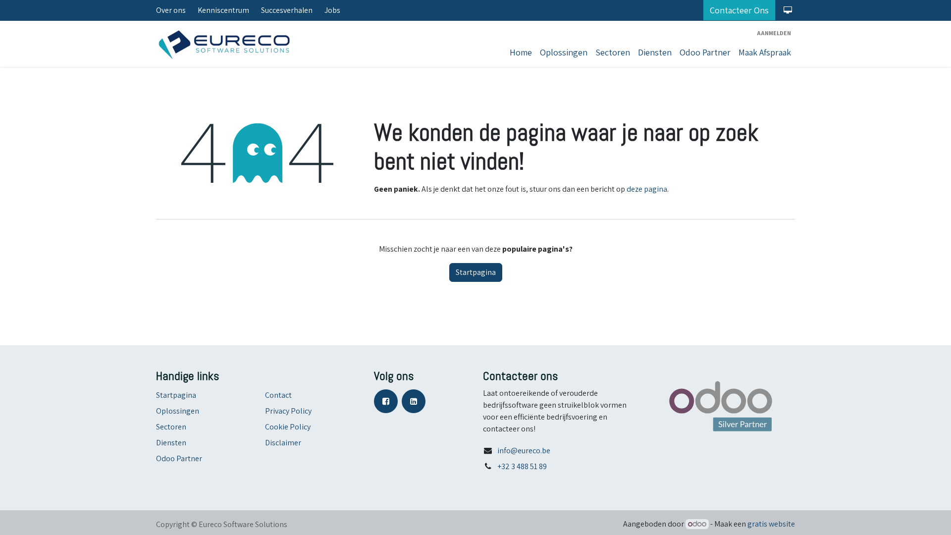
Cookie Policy (288, 427)
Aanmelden (774, 33)
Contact (278, 395)
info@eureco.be (523, 450)
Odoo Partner (179, 458)
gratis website (771, 524)
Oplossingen (177, 411)
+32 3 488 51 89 (522, 466)
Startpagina (476, 272)
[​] (388, 400)
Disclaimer (283, 442)
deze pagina (647, 189)
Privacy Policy (288, 411)
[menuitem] (521, 52)
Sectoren (171, 427)
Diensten (171, 442)
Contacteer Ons (739, 10)
